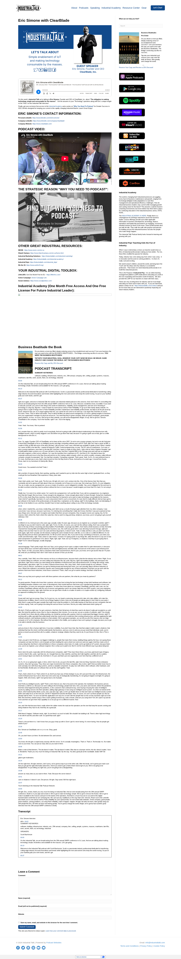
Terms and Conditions (129, 946)
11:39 (20, 625)
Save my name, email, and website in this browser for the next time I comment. (49, 922)
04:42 (20, 490)
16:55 (20, 789)
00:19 (20, 389)
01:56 (20, 428)
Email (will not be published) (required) (32, 906)
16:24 (20, 761)
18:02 (26, 821)
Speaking (95, 8)
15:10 (20, 702)
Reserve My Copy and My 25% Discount (49, 363)
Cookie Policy (159, 946)
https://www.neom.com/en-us (34, 250)
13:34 (20, 671)
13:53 (20, 681)
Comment (21, 875)
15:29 (20, 718)
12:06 (20, 637)
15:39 (20, 726)
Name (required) (24, 898)
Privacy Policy (146, 946)
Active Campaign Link (39, 278)
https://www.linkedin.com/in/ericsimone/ (45, 118)
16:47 (20, 783)
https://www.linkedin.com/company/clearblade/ (49, 121)
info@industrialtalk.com (155, 943)
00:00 (20, 381)
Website (21, 914)
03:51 (20, 470)
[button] (158, 7)
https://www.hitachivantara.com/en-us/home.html (47, 253)
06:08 (20, 520)
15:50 (20, 739)
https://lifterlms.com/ (53, 275)
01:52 (20, 422)
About (74, 8)
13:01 (20, 659)
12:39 (20, 649)
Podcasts (83, 8)
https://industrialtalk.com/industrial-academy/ (48, 259)
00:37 (20, 399)
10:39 (20, 607)
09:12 (20, 579)
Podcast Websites (53, 943)
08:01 (20, 555)
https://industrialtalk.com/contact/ (145, 285)
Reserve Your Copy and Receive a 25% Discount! (136, 67)
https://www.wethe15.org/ (34, 265)
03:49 (20, 464)
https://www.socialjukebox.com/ (41, 281)
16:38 (20, 771)
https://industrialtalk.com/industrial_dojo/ (43, 262)
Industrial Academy (111, 8)
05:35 (20, 506)
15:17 (20, 710)
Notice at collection (81, 957)
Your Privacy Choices (94, 957)
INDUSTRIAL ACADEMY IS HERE (134, 216)
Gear (144, 8)
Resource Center (131, 8)
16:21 (20, 755)
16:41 (20, 777)
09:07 (20, 573)
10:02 (20, 595)
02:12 (20, 438)
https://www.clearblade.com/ (42, 124)
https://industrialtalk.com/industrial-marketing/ (57, 256)
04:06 (20, 478)
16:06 (20, 746)
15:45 (20, 733)
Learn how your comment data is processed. (61, 931)
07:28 (20, 543)
